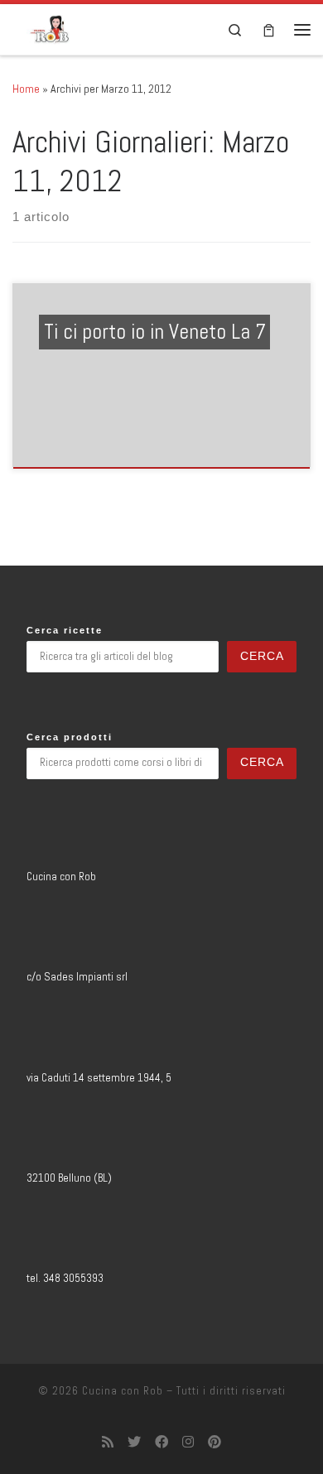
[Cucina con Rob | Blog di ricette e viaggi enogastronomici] (49, 28)
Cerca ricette (65, 630)
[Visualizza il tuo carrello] (269, 29)
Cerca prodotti (70, 737)
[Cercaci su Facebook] (161, 1442)
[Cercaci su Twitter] (134, 1442)
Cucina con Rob (122, 1391)
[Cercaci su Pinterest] (214, 1442)
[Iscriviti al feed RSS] (107, 1442)
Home (26, 88)
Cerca (262, 656)
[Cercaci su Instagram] (188, 1442)
